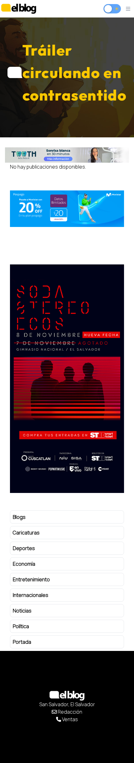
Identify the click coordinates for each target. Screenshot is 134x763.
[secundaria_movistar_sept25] (67, 208)
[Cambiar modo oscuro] (112, 8)
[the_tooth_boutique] (67, 155)
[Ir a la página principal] (18, 8)
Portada (22, 641)
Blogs (19, 517)
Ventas (69, 719)
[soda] (67, 378)
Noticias (22, 610)
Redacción (69, 711)
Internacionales (30, 595)
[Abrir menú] (128, 9)
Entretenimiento (31, 579)
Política (21, 626)
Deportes (24, 548)
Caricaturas (26, 532)
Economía (24, 563)
